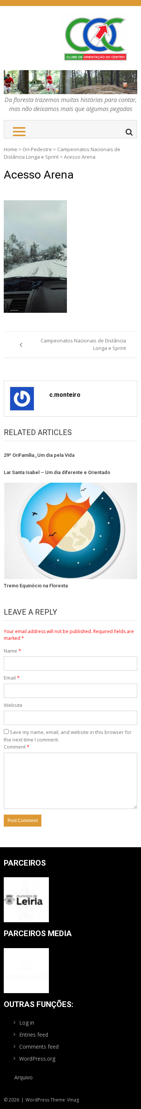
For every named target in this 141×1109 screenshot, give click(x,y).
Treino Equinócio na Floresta (36, 585)
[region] (70, 82)
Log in (26, 1022)
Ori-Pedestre (37, 149)
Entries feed (33, 1034)
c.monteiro (64, 394)
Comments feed (39, 1046)
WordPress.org (37, 1058)
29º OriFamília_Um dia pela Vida (39, 455)
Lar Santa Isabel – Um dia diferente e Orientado (57, 472)
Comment (16, 746)
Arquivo (23, 1077)
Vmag (73, 1100)
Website (13, 705)
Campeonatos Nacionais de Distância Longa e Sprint (83, 344)
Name (12, 650)
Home (10, 149)
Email (12, 677)
